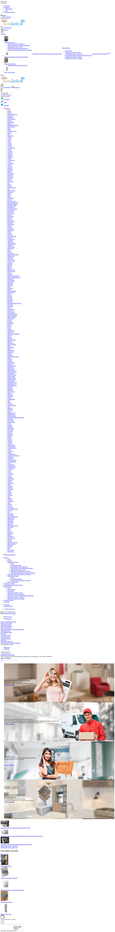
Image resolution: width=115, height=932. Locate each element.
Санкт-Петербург (12, 114)
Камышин (10, 279)
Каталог (9, 560)
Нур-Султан (10, 391)
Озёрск (9, 397)
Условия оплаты (5, 637)
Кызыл (9, 329)
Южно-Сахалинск (12, 542)
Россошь (9, 433)
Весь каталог (4, 854)
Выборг (9, 225)
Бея (8, 183)
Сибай (9, 452)
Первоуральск (11, 413)
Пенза (9, 411)
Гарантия (3, 634)
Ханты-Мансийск (12, 516)
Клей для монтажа (6, 628)
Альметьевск (11, 148)
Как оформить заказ (6, 632)
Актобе (9, 143)
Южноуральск (11, 544)
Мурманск (10, 352)
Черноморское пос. (12, 525)
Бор (8, 189)
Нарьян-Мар (10, 362)
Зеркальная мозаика (16, 579)
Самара (9, 132)
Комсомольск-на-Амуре (14, 303)
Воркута (9, 219)
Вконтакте (7, 6)
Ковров (9, 297)
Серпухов (10, 451)
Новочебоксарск (12, 382)
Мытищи (10, 355)
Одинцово (10, 396)
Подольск (10, 419)
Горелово (10, 234)
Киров (9, 289)
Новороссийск (11, 379)
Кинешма (10, 288)
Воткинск (10, 222)
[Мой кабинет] (1, 89)
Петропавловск (11, 416)
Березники (10, 181)
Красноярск (10, 122)
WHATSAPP (8, 9)
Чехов (9, 528)
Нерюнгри (10, 367)
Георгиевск (10, 230)
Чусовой (9, 532)
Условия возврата (6, 638)
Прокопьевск (11, 422)
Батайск (9, 172)
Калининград (11, 271)
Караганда (10, 282)
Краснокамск (11, 312)
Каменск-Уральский (13, 276)
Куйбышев (10, 323)
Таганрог (10, 480)
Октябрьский (11, 399)
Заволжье (10, 257)
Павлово (9, 408)
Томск (9, 490)
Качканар (10, 283)
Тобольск (10, 486)
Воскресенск (11, 221)
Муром (9, 353)
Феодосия (10, 513)
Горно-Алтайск (11, 236)
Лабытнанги (11, 330)
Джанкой (10, 241)
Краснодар (10, 311)
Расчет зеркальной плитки (8, 621)
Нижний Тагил (11, 375)
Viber (5, 102)
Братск (9, 193)
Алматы (9, 145)
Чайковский (10, 518)
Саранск (9, 440)
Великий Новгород (13, 203)
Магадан (9, 338)
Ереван (9, 251)
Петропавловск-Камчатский (15, 417)
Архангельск (11, 160)
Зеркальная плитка (16, 565)
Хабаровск (10, 515)
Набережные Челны (13, 356)
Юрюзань (10, 545)
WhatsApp (6, 99)
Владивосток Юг (12, 209)
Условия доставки (6, 635)
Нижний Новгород (12, 125)
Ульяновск (10, 501)
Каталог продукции (6, 623)
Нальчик (9, 361)
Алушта (9, 146)
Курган (9, 326)
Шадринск (10, 533)
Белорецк (10, 178)
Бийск (9, 184)
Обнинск (10, 394)
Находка (9, 364)
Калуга (9, 273)
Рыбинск (10, 436)
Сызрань (9, 477)
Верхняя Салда (11, 206)
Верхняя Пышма (12, 204)
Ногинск (9, 387)
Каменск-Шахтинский (13, 277)
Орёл (8, 402)
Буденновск (10, 198)
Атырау (9, 164)
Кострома (10, 306)
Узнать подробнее (9, 724)
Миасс (9, 346)
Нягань (9, 393)
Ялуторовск (10, 550)
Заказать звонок (5, 96)
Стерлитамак (11, 468)
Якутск (9, 547)
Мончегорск (10, 350)
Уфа (8, 134)
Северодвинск (11, 446)
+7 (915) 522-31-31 (6, 17)
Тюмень (9, 498)
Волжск (9, 215)
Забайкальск (10, 256)
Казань (9, 120)
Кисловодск (10, 292)
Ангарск (9, 151)
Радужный (10, 429)
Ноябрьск (10, 390)
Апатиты (10, 152)
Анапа (9, 149)
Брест (9, 195)
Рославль (10, 431)
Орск (8, 407)
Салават (9, 439)
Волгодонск (10, 213)
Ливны (9, 337)
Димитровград (11, 244)
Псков (9, 423)
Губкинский (10, 239)
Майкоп (9, 341)
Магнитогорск (11, 340)
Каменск (9, 274)
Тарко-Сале (10, 483)
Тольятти (10, 487)
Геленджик (10, 228)
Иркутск (9, 266)
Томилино (10, 489)
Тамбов (9, 481)
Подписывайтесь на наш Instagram (10, 643)
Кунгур (9, 324)
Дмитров (10, 245)
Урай (8, 503)
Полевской (10, 420)
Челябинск (10, 135)
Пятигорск (10, 428)
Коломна (9, 300)
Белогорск (10, 177)
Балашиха (10, 169)
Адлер (9, 139)
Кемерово (10, 285)
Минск (9, 349)
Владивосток (11, 207)
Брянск (9, 196)
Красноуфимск (11, 317)
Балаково (10, 167)
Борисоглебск (11, 190)
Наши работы (11, 589)
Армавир (10, 155)
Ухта (8, 512)
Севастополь (11, 445)
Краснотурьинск (12, 315)
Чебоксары (10, 519)
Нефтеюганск (11, 370)
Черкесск (10, 524)
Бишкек (9, 186)
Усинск (9, 506)
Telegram (6, 105)
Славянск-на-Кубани (13, 455)
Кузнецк (9, 321)
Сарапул (9, 442)
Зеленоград (10, 259)
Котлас (9, 308)
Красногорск (11, 309)
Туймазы (9, 495)
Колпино (10, 302)
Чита (8, 530)
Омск (9, 128)
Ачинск (9, 166)
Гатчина (9, 227)
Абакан (9, 137)
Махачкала (10, 343)
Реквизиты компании (7, 641)
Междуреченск (11, 344)
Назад (9, 110)
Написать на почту (9, 12)
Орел (8, 401)
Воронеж (10, 117)
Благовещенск (11, 187)
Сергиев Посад (11, 448)
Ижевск (9, 265)
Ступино (10, 469)
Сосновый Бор (11, 461)
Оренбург (10, 404)
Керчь (9, 286)
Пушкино (10, 426)
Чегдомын (10, 521)
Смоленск (10, 457)
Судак (9, 471)
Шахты (9, 535)
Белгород (10, 175)
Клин (9, 294)
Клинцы (9, 295)
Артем (9, 158)
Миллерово (10, 347)
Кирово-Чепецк (11, 291)
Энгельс (9, 539)
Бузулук (9, 199)
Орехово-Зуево (11, 405)
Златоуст (9, 262)
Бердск (9, 180)
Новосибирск (11, 126)
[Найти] (1, 661)
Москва (9, 113)
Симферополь (11, 454)
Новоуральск (11, 381)
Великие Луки (11, 201)
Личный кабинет (5, 631)
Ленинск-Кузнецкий (13, 334)
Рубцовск (10, 434)
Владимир (10, 212)
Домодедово (10, 247)
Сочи (8, 463)
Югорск (9, 541)
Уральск (9, 504)
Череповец (10, 522)
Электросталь (11, 538)
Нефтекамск (10, 369)
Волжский (10, 216)
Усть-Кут (9, 510)
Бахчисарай (10, 174)
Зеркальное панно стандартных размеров (12, 629)
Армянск (10, 157)
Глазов (9, 231)
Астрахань (10, 163)
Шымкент (10, 536)
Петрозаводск (11, 414)
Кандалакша (10, 280)
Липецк (9, 123)
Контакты (3, 640)
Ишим (9, 268)
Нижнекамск (11, 373)
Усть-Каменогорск (12, 509)
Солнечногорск (11, 460)
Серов (9, 449)
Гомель (9, 233)
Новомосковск (11, 378)
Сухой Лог (10, 474)
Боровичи (10, 192)
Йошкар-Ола (11, 270)
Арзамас (9, 154)
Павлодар (10, 410)
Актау (9, 142)
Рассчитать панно (9, 685)
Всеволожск (10, 224)
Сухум (9, 475)
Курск (9, 327)
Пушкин (9, 425)
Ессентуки (10, 253)
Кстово (9, 320)
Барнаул (9, 171)
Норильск (10, 388)
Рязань (9, 437)
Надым (9, 358)
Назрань (9, 359)
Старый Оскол (11, 466)
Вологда (9, 218)
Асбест (9, 161)
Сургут (9, 472)
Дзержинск (10, 242)
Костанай (10, 305)
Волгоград (10, 116)
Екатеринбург (11, 119)
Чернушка (10, 527)
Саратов (9, 443)
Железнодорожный (12, 254)
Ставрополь (10, 464)
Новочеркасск (11, 384)
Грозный (9, 238)
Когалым (10, 298)
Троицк (9, 492)
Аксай (9, 140)
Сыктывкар (10, 478)
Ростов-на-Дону (12, 131)
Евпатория (10, 248)
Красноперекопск (12, 314)
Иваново (9, 263)
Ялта (8, 548)
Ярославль (10, 551)
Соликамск (10, 458)
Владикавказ (11, 210)
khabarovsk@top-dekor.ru (9, 613)
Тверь (9, 484)
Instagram (6, 7)
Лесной (9, 335)
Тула (8, 496)
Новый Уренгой (12, 385)
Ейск (8, 250)
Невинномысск (11, 365)
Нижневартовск (12, 372)
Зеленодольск (11, 260)
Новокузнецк (11, 376)
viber (6, 10)
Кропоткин (10, 318)
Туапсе (9, 493)
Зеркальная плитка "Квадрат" (9, 878)
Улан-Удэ (10, 500)
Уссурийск (10, 507)
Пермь (9, 129)
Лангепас (10, 332)
